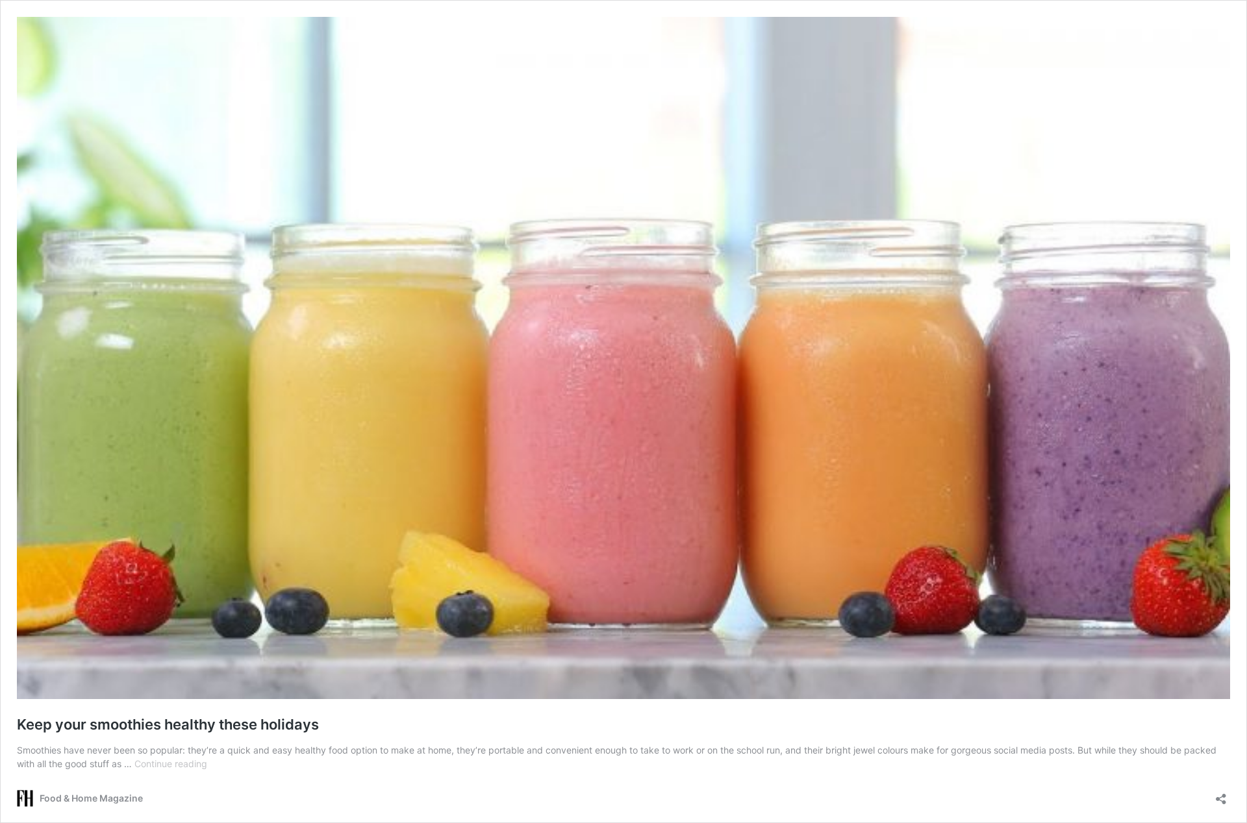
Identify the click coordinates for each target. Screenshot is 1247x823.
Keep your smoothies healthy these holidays (168, 724)
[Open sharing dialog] (1221, 795)
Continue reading (170, 763)
